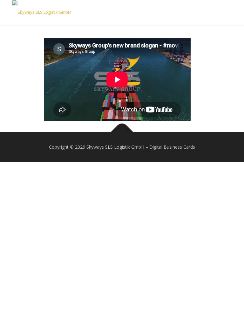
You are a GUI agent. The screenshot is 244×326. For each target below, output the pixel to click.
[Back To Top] (122, 132)
